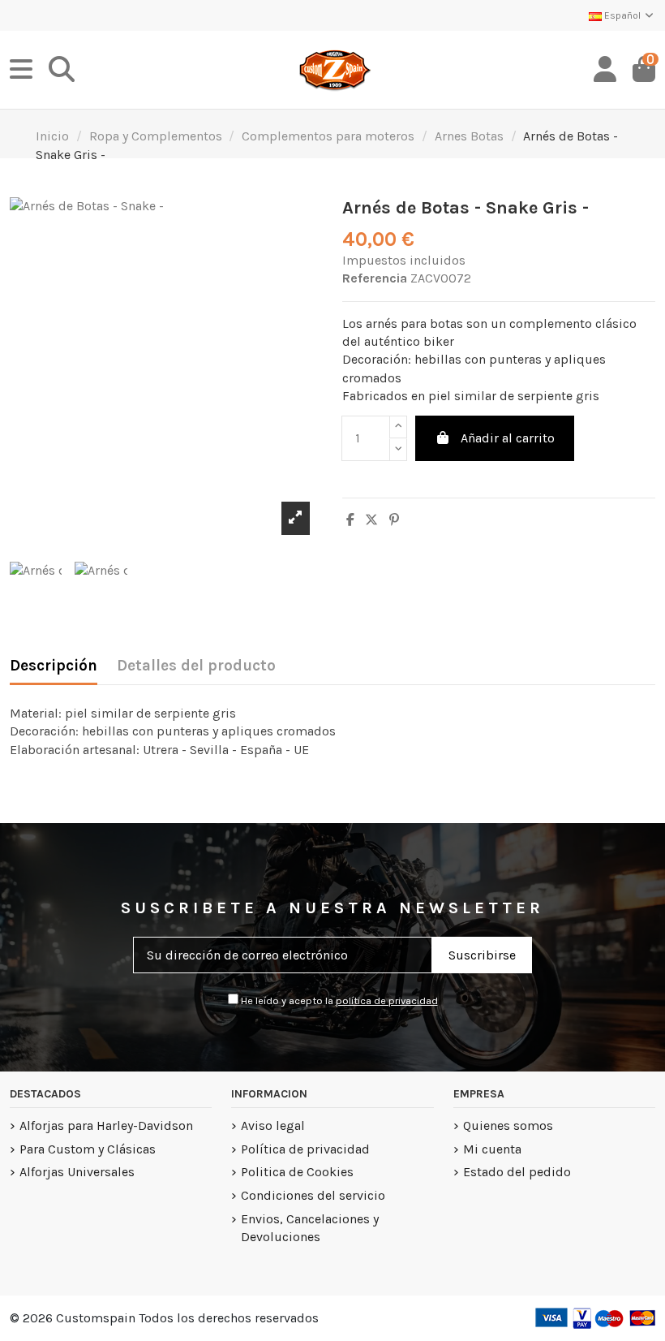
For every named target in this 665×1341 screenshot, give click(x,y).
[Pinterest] (394, 520)
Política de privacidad (305, 1149)
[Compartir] (350, 520)
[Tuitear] (371, 520)
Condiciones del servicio (313, 1195)
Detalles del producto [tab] (196, 666)
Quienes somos (508, 1125)
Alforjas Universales (77, 1171)
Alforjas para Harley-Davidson (106, 1125)
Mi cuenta (492, 1149)
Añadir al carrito (508, 438)
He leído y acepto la (338, 1000)
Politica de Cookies (297, 1171)
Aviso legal (273, 1125)
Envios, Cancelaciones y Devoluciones (310, 1227)
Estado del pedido (517, 1171)
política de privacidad (387, 1000)
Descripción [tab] (53, 666)
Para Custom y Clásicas (87, 1149)
